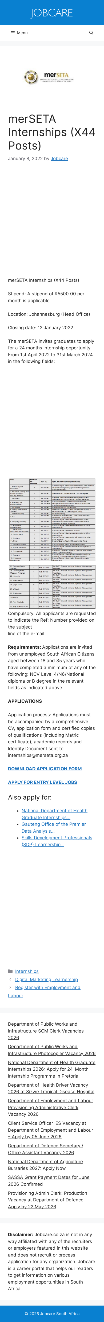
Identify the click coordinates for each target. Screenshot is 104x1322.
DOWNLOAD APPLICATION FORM (45, 768)
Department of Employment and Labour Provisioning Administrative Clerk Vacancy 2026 (50, 1107)
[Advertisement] (52, 223)
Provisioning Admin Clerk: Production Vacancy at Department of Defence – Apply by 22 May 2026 (47, 1200)
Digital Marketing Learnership (46, 979)
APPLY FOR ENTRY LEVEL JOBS (42, 782)
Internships (27, 971)
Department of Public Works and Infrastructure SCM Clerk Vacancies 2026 (46, 1030)
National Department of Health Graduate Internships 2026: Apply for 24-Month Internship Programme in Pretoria (51, 1069)
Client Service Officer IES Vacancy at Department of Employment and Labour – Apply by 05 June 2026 (50, 1130)
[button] (91, 33)
